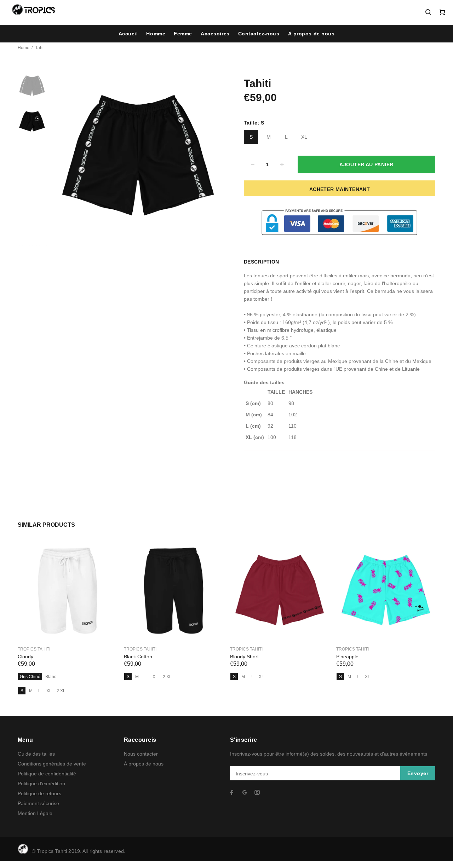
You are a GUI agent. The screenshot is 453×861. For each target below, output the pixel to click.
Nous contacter (141, 754)
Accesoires (215, 33)
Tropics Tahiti (34, 649)
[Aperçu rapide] (105, 553)
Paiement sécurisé (38, 803)
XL (304, 137)
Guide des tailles (36, 754)
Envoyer (417, 773)
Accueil (128, 33)
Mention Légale (35, 813)
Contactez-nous (259, 33)
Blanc (50, 676)
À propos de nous (311, 33)
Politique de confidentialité (47, 773)
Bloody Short (244, 656)
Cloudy (25, 656)
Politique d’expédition (41, 783)
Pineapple (347, 656)
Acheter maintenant (339, 189)
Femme (183, 33)
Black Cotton (138, 656)
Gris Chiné (30, 676)
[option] (32, 89)
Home (23, 47)
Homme (155, 33)
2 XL (61, 690)
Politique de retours (39, 793)
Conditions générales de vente (52, 764)
